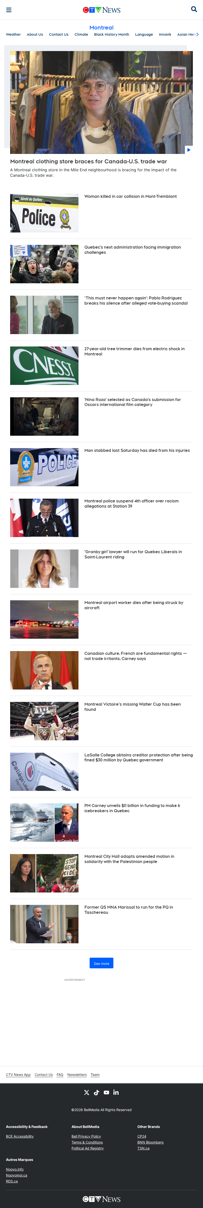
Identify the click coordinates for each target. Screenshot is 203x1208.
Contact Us (59, 34)
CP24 (141, 1136)
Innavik (165, 34)
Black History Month (111, 34)
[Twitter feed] (87, 1092)
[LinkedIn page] (116, 1092)
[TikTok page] (97, 1092)
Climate (81, 34)
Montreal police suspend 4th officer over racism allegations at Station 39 (131, 504)
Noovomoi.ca (16, 1175)
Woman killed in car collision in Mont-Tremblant (130, 196)
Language (144, 34)
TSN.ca (143, 1148)
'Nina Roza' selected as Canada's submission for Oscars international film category (132, 402)
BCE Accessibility (20, 1136)
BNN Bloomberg (150, 1142)
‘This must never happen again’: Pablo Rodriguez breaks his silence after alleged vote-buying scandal (136, 301)
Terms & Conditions (87, 1142)
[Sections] (9, 10)
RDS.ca (12, 1181)
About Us (35, 34)
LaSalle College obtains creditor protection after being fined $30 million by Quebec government (138, 758)
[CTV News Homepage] (101, 10)
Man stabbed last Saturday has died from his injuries (137, 450)
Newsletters (77, 1074)
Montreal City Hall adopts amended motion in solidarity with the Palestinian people (129, 859)
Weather (13, 34)
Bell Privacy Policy (86, 1136)
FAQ (60, 1074)
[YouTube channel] (106, 1092)
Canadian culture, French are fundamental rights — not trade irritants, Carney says (135, 656)
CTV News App (18, 1074)
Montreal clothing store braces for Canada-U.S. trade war (88, 161)
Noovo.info (15, 1169)
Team (95, 1074)
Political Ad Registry (88, 1148)
